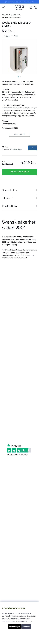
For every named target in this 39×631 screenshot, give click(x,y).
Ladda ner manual (9, 123)
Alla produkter (6, 15)
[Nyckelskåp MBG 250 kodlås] (18, 76)
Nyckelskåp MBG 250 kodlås (11, 17)
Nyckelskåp (16, 15)
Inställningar (14, 626)
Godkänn (26, 626)
